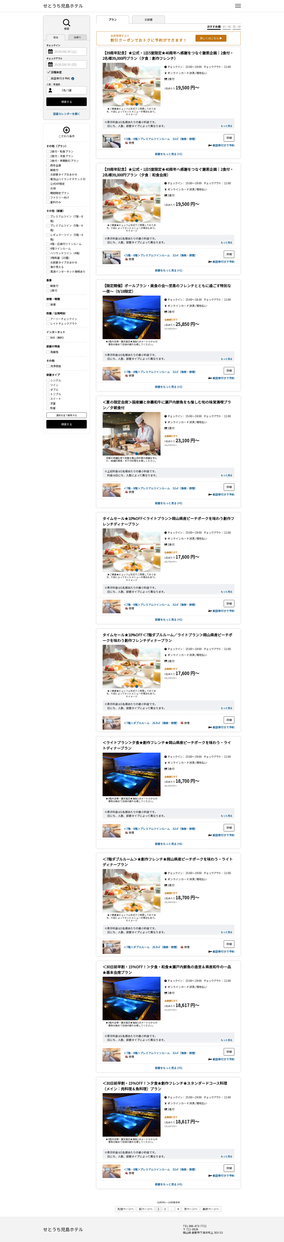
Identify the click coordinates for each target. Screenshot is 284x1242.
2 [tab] (127, 104)
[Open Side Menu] (238, 6)
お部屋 (149, 19)
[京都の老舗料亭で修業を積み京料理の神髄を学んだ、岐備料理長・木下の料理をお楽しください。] (132, 434)
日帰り (77, 37)
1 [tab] (122, 104)
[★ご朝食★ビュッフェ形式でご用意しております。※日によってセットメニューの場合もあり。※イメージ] (132, 84)
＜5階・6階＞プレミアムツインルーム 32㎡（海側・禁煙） (160, 139)
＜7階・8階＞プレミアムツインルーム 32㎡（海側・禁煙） (160, 372)
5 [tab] (141, 104)
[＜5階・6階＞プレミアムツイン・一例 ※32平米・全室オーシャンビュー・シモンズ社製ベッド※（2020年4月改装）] (112, 146)
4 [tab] (136, 104)
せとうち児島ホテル (63, 5)
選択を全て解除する (66, 415)
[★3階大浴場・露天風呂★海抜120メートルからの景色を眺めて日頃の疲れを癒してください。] (132, 317)
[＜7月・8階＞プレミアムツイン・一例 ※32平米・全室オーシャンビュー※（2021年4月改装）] (112, 379)
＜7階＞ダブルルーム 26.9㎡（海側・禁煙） (151, 723)
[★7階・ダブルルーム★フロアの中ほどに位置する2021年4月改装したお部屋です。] (112, 728)
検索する (66, 102)
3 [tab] (131, 104)
